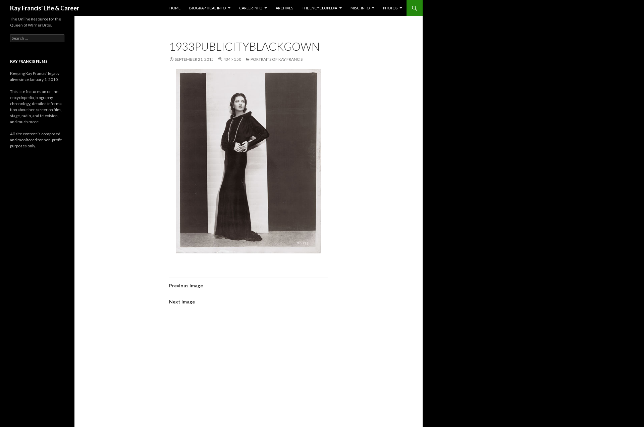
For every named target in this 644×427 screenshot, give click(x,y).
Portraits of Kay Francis (277, 59)
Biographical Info (207, 8)
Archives (284, 8)
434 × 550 (232, 59)
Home (174, 8)
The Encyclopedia (319, 8)
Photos (390, 8)
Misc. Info (360, 8)
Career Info (250, 8)
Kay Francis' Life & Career (44, 8)
